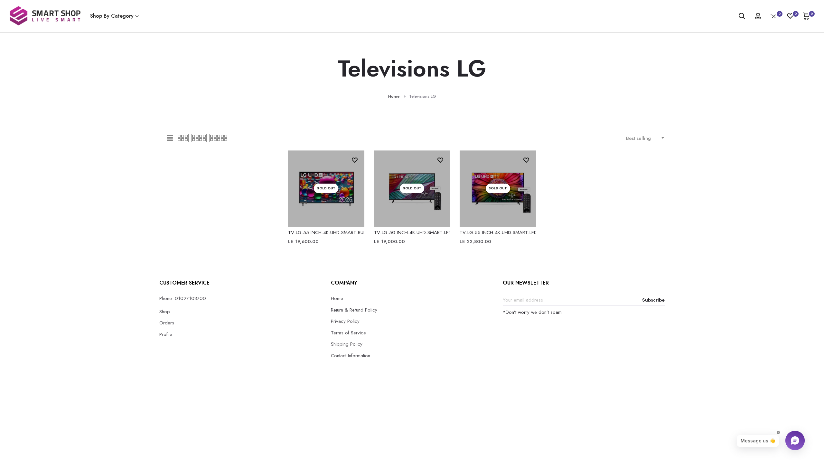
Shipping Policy (346, 344)
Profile (165, 334)
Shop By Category (112, 16)
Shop (164, 311)
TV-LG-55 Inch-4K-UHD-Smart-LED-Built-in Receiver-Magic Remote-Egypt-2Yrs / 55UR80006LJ (498, 232)
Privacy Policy (345, 321)
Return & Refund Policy (354, 309)
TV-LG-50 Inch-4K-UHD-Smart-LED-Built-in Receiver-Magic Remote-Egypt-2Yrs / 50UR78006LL (412, 232)
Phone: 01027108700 (182, 298)
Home (393, 96)
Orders (166, 322)
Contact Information (350, 355)
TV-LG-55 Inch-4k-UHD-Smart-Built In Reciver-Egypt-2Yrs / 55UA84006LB (326, 232)
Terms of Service (348, 332)
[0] (774, 16)
